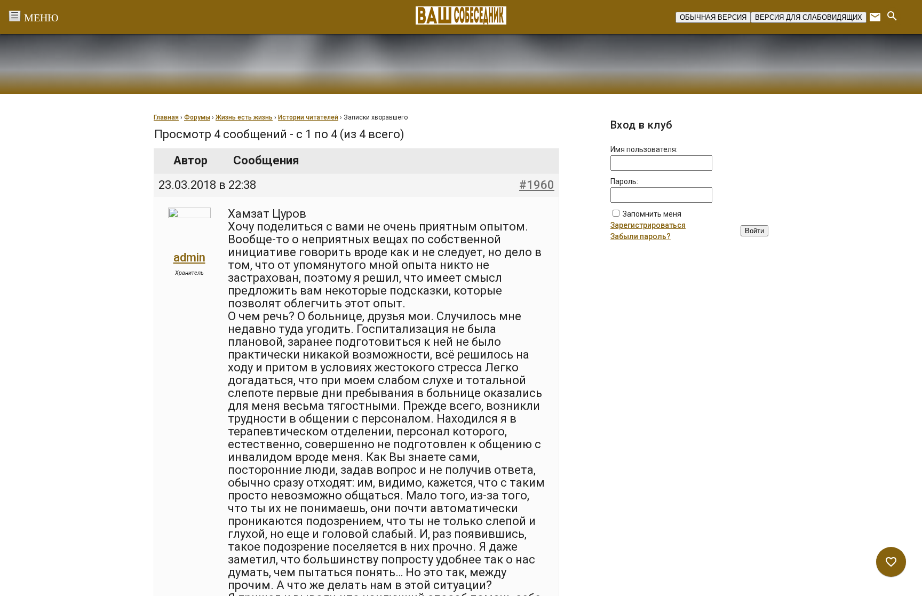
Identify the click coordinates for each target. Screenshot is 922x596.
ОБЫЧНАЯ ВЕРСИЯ (713, 17)
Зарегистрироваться (648, 225)
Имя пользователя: (644, 149)
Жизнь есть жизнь (244, 117)
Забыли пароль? (640, 236)
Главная (166, 117)
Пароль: (624, 181)
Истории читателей (308, 117)
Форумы (197, 117)
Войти (754, 231)
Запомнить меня (652, 214)
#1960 (536, 185)
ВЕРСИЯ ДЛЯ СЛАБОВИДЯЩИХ (808, 17)
